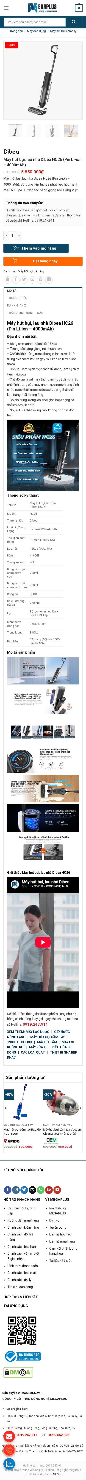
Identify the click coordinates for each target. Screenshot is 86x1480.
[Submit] (74, 22)
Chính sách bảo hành (23, 1246)
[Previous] (5, 1117)
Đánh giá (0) (16, 305)
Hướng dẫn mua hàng (23, 1220)
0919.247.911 (35, 1024)
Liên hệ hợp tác (60, 1234)
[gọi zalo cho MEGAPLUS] (9, 1463)
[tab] (43, 290)
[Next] (80, 1117)
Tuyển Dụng (57, 1227)
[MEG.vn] (43, 8)
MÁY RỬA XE (37, 1047)
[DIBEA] (11, 152)
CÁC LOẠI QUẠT (33, 1052)
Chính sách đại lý (19, 1280)
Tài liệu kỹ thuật (60, 1260)
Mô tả (11, 290)
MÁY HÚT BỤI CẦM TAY (47, 1037)
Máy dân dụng (36, 31)
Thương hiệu (17, 298)
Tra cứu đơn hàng (20, 1287)
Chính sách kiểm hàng (23, 1227)
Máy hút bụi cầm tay (63, 31)
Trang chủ (16, 31)
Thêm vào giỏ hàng (38, 248)
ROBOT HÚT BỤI (20, 1042)
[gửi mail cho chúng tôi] (9, 1436)
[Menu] (6, 7)
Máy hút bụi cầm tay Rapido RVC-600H (22, 1131)
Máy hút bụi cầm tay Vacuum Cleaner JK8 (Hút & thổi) (62, 1131)
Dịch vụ (54, 1220)
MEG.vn (57, 1474)
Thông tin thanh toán (25, 312)
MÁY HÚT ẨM (47, 1042)
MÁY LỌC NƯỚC (37, 1032)
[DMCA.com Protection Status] (18, 1372)
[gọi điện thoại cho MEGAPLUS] (9, 1450)
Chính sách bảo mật (22, 1273)
